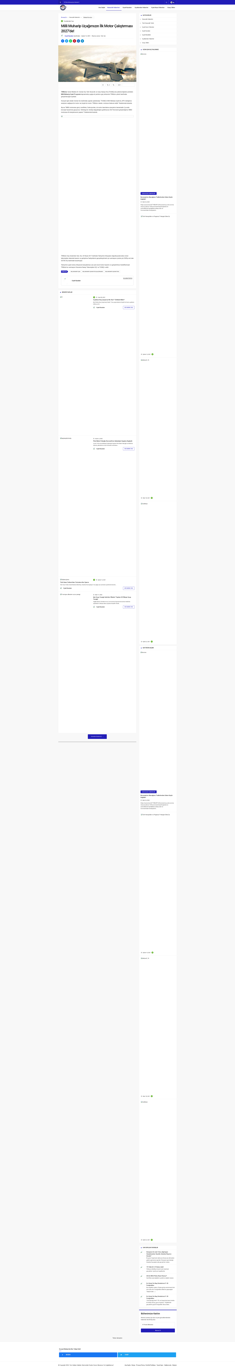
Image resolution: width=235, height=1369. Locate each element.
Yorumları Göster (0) (96, 736)
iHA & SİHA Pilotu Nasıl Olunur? (156, 1276)
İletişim (174, 1365)
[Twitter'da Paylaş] (66, 41)
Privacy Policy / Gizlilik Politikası (146, 1365)
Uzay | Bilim (171, 7)
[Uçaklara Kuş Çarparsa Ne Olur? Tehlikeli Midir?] (75, 365)
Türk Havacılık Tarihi (148, 23)
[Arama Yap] (166, 2)
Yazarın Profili (127, 278)
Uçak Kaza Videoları (157, 7)
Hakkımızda (167, 1365)
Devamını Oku (128, 307)
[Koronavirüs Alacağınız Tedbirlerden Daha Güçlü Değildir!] (158, 122)
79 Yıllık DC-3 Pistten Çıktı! (155, 1267)
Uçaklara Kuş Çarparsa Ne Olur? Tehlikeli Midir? (109, 300)
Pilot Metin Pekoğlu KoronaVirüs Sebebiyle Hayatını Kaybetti (112, 441)
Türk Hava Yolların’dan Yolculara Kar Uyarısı (74, 582)
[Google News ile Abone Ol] (128, 85)
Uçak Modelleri (146, 35)
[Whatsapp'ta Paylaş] (70, 41)
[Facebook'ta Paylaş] (62, 41)
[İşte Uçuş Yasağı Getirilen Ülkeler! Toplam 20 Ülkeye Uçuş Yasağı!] (75, 662)
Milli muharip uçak (75, 271)
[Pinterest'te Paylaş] (74, 41)
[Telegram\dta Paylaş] (82, 41)
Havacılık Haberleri (113, 7)
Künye (133, 1365)
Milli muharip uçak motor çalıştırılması (93, 271)
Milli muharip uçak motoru (112, 271)
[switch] (172, 2)
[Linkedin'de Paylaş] (78, 41)
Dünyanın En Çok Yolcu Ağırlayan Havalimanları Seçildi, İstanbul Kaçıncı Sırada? (158, 1254)
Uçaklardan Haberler (141, 7)
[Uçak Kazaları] (68, 280)
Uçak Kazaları (127, 7)
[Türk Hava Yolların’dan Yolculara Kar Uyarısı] (75, 580)
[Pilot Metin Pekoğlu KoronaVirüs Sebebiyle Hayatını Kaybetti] (75, 506)
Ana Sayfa (101, 7)
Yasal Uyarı (160, 1365)
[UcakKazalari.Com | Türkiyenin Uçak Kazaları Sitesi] (63, 7)
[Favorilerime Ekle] (103, 85)
